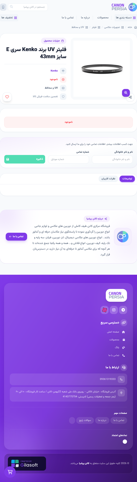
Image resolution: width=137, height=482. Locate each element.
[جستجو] (11, 7)
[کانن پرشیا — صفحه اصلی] (124, 7)
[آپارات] (104, 310)
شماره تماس (82, 152)
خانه (130, 27)
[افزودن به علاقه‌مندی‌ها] (7, 97)
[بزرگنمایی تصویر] (126, 93)
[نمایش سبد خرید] (10, 472)
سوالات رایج (85, 420)
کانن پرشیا (84, 463)
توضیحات (127, 179)
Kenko (54, 71)
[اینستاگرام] (114, 310)
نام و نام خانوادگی (123, 152)
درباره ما (85, 17)
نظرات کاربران (108, 179)
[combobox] (28, 7)
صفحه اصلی (113, 332)
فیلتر (94, 27)
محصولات (103, 17)
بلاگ (117, 348)
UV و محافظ (78, 27)
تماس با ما (68, 17)
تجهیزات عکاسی (112, 27)
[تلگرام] (123, 310)
